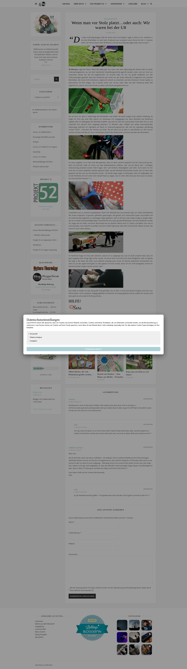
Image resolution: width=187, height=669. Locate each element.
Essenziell (33, 334)
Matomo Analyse (36, 337)
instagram (33, 341)
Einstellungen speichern (93, 349)
